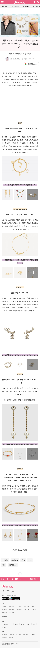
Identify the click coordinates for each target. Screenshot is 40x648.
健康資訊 (34, 606)
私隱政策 (4, 637)
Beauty (28, 624)
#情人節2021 (12, 565)
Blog (34, 624)
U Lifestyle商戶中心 (15, 634)
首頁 (10, 54)
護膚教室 (33, 579)
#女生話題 (5, 560)
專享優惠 (11, 612)
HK (11, 624)
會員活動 (4, 612)
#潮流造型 (14, 560)
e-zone (4, 627)
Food (22, 624)
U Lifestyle (5, 624)
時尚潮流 (15, 6)
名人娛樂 (35, 6)
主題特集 (34, 609)
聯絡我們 (11, 637)
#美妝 (23, 560)
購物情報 (11, 609)
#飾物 (30, 560)
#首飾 (3, 565)
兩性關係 (4, 609)
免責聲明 (25, 634)
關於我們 (4, 634)
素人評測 (19, 609)
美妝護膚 (4, 6)
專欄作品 (26, 609)
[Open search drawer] (38, 2)
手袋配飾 (28, 54)
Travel (16, 624)
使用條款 (33, 634)
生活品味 (25, 6)
